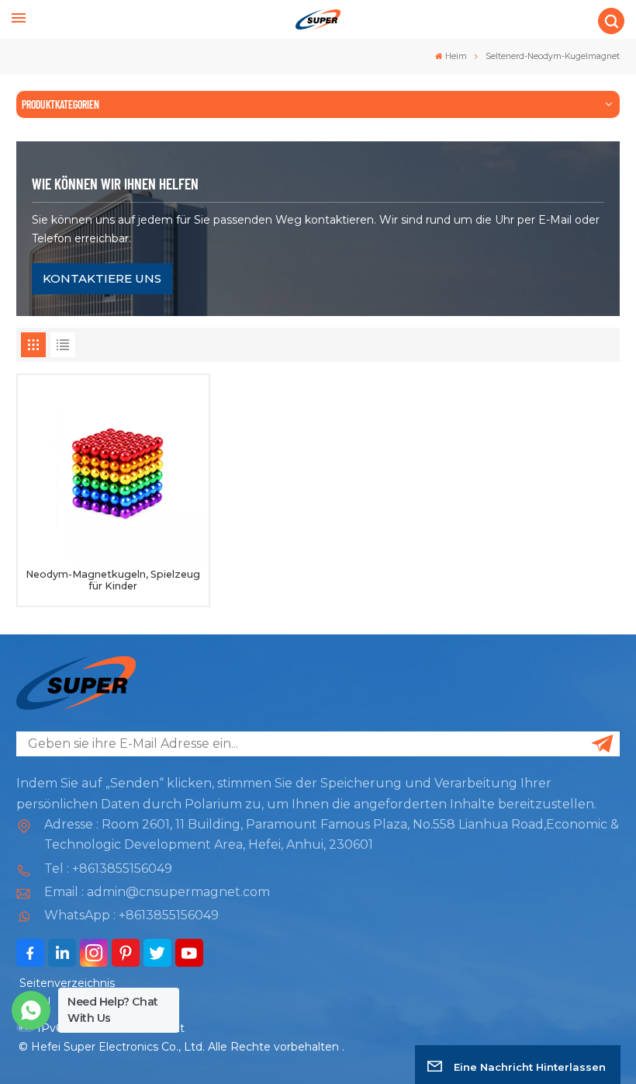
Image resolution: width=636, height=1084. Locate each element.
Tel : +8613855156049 (108, 868)
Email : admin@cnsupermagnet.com (157, 891)
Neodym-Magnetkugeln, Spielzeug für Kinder (113, 580)
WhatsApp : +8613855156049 (131, 915)
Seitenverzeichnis (67, 983)
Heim (456, 56)
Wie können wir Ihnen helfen (115, 183)
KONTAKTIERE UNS (102, 278)
